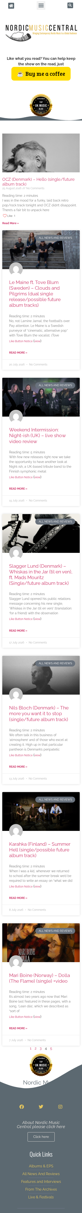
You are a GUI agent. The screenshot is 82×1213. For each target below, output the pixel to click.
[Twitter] (41, 1106)
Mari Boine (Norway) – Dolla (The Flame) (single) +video (39, 978)
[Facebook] (21, 1106)
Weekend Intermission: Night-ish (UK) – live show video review (37, 435)
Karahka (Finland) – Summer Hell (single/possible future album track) (39, 849)
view (37, 341)
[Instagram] (60, 1106)
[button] (41, 5)
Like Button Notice (21, 341)
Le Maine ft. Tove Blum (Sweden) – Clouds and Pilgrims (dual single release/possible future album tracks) (35, 293)
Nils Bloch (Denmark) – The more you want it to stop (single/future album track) (39, 713)
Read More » (10, 223)
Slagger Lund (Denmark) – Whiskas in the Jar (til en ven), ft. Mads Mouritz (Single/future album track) (40, 574)
